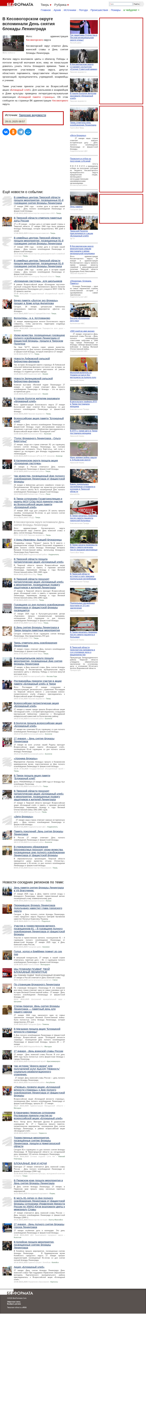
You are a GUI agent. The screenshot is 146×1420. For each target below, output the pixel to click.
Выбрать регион (14, 1304)
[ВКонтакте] (5, 131)
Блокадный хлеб (20, 90)
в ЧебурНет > (131, 10)
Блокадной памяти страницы (36, 97)
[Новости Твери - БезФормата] (17, 3)
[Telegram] (20, 131)
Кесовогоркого (60, 100)
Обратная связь (14, 1302)
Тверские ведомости (32, 115)
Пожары (116, 10)
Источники (70, 10)
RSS (25, 1307)
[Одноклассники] (13, 131)
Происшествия (99, 10)
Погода (83, 10)
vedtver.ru (11, 53)
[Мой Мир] (28, 131)
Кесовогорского (34, 40)
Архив (57, 10)
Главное (46, 10)
